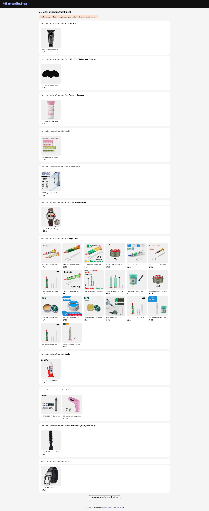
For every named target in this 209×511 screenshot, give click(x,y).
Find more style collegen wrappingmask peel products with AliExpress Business (67, 17)
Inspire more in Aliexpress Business (105, 497)
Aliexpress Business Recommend (114, 507)
